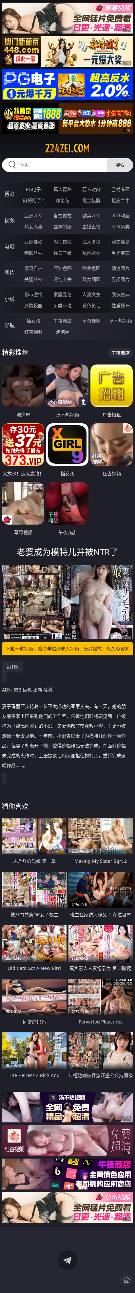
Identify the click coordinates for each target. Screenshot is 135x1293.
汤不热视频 (120, 320)
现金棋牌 (91, 200)
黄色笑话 (91, 305)
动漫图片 (120, 268)
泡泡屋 (62, 332)
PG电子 (33, 189)
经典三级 (62, 253)
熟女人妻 (33, 226)
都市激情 (33, 294)
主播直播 (91, 226)
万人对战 (91, 189)
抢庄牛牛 (120, 200)
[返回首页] (126, 1279)
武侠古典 (120, 294)
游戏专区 (120, 189)
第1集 (12, 667)
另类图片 (120, 279)
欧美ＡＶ (91, 215)
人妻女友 (91, 294)
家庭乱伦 (62, 294)
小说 (9, 299)
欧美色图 (91, 268)
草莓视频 (91, 320)
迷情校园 (33, 305)
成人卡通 (91, 242)
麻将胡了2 (33, 200)
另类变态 (120, 253)
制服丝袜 (33, 253)
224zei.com (67, 148)
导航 (9, 325)
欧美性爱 (120, 242)
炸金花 (62, 200)
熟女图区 (91, 279)
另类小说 (62, 305)
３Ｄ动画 (120, 215)
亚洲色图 (62, 268)
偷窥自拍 (33, 268)
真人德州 (62, 189)
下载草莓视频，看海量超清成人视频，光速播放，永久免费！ (67, 649)
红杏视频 (33, 332)
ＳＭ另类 (120, 226)
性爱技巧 (120, 305)
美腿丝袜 (33, 279)
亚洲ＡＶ (33, 215)
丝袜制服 (62, 226)
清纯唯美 (62, 279)
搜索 (120, 165)
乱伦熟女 (91, 253)
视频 (9, 220)
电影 (9, 246)
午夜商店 (62, 320)
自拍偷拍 (62, 215)
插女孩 (33, 320)
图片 (9, 272)
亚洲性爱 (33, 242)
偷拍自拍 (62, 242)
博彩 (9, 194)
